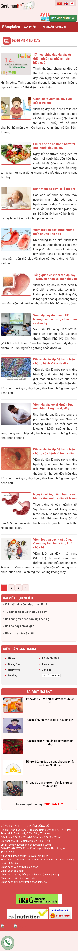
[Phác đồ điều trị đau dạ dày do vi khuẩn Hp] (13, 705)
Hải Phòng (14, 669)
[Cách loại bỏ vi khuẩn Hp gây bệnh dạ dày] (13, 747)
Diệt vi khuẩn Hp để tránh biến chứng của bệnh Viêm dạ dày (54, 451)
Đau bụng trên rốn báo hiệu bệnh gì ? (28, 619)
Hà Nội (11, 658)
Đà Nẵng (12, 675)
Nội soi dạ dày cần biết (20, 633)
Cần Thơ (46, 669)
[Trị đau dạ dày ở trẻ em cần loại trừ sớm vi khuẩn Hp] (13, 789)
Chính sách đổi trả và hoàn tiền (18, 878)
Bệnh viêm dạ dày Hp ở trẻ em (54, 189)
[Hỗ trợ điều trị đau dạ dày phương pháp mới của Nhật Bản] (13, 768)
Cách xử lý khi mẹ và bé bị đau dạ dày (50, 719)
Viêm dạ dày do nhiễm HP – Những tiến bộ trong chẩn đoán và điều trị (55, 319)
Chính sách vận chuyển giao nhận (19, 867)
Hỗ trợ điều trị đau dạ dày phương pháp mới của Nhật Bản (50, 763)
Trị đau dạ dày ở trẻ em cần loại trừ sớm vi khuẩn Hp (50, 784)
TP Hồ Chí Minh (50, 658)
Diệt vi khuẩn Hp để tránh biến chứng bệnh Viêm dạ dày (54, 361)
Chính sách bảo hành (12, 870)
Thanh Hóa (48, 664)
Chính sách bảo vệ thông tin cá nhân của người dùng (30, 874)
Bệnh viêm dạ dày (26, 40)
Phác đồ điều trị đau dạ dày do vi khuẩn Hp (50, 700)
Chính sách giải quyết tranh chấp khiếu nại (24, 882)
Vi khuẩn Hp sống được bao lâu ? (26, 604)
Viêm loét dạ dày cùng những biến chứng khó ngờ (53, 232)
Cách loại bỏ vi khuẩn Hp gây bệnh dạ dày (50, 742)
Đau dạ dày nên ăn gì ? (19, 626)
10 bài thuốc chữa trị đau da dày (26, 611)
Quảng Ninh (14, 664)
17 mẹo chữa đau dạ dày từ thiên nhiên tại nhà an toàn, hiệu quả (52, 58)
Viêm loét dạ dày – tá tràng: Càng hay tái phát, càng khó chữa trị (52, 543)
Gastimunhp (20, 10)
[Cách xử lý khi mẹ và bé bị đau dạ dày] (13, 726)
